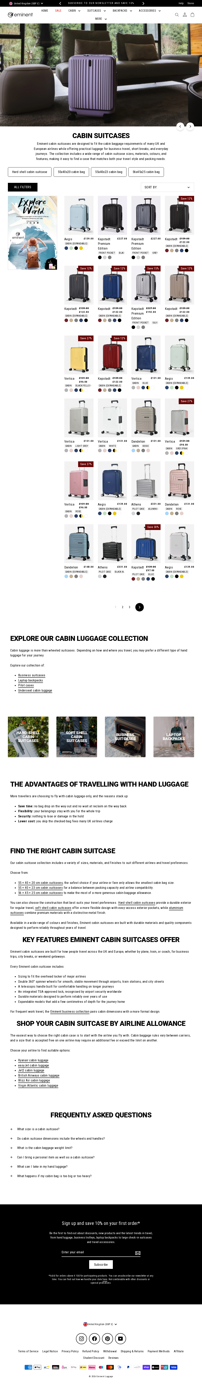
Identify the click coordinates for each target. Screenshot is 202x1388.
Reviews (113, 1358)
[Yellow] (81, 248)
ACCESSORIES (148, 10)
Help (181, 3)
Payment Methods (159, 1351)
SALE (58, 10)
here (105, 1279)
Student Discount (94, 1358)
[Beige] (172, 250)
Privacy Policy (70, 1351)
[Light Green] (71, 248)
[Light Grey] (66, 390)
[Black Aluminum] (138, 513)
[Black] (76, 248)
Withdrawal (110, 1351)
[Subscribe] (137, 1253)
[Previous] (59, 3)
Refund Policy (90, 1351)
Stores (190, 3)
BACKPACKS (120, 10)
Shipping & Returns (132, 1351)
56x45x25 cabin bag (146, 172)
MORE (99, 18)
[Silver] (105, 257)
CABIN (72, 10)
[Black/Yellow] (81, 390)
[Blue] (66, 248)
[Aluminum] (133, 513)
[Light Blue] (133, 450)
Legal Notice (50, 1351)
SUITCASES (94, 10)
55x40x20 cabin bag (71, 172)
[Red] (167, 250)
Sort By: (151, 187)
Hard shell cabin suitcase (29, 172)
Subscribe (101, 1264)
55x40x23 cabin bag (108, 172)
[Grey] (110, 257)
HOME (44, 10)
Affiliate (179, 1351)
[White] (86, 248)
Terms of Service (28, 1351)
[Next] (142, 3)
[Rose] (71, 390)
